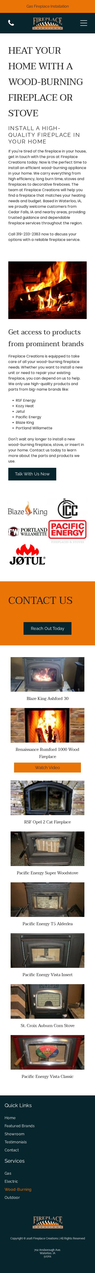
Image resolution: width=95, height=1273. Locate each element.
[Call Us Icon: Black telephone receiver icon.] (11, 25)
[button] (83, 23)
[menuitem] (47, 1118)
